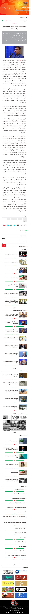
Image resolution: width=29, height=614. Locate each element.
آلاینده (9, 219)
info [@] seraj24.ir (14, 610)
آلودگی (25, 219)
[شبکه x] (12, 9)
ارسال (4, 245)
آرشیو (14, 432)
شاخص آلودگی (14, 219)
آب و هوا (20, 219)
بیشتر (14, 308)
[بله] (14, 9)
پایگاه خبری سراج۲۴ (25, 7)
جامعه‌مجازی (22, 17)
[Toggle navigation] (27, 14)
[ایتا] (16, 9)
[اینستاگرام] (7, 9)
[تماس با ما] (5, 9)
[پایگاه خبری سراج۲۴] (25, 3)
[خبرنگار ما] (1, 9)
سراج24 (19, 60)
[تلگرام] (10, 9)
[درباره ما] (3, 9)
